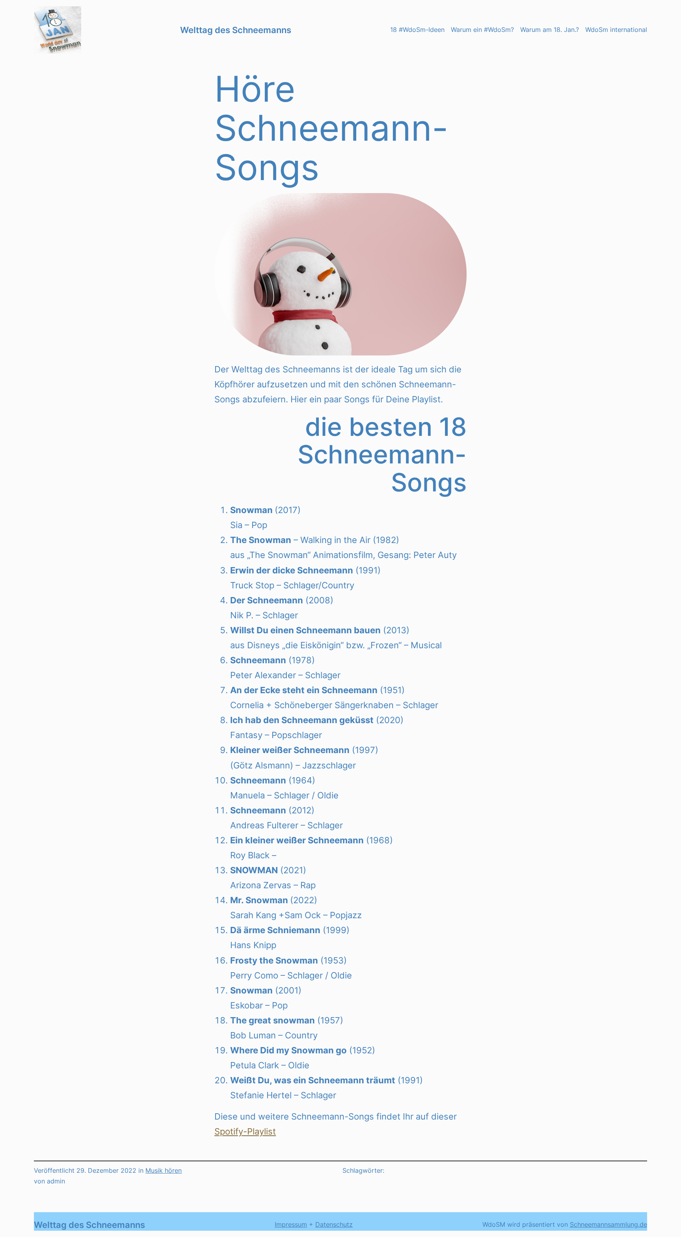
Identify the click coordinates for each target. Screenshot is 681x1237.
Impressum (291, 1224)
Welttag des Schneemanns (235, 29)
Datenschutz (334, 1224)
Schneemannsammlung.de (608, 1224)
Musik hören (163, 1170)
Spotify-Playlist (245, 1131)
